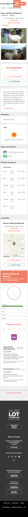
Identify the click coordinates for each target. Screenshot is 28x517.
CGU (24, 507)
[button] (4, 4)
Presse (22, 503)
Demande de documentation (14, 487)
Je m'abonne (13, 447)
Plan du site (7, 503)
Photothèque (6, 507)
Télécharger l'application (14, 476)
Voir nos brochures (14, 492)
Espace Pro (15, 503)
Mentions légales (17, 507)
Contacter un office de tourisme (14, 426)
